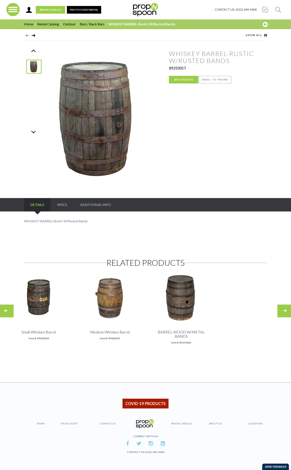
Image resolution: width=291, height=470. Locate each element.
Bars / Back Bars (92, 24)
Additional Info (95, 205)
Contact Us (108, 423)
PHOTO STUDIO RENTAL (84, 9)
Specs (62, 205)
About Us (215, 423)
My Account (69, 423)
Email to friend (215, 79)
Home (28, 24)
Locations (255, 423)
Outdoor (69, 24)
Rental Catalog (50, 9)
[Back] (265, 24)
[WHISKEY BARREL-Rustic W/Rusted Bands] (33, 36)
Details (37, 205)
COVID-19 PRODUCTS (145, 403)
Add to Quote (183, 79)
